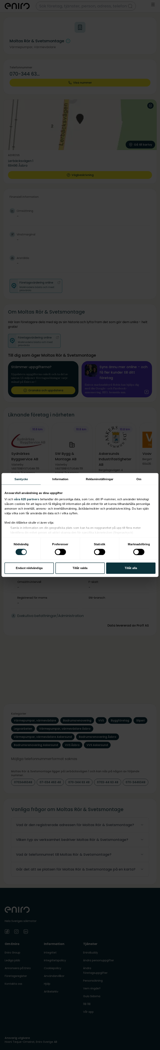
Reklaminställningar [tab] (99, 479)
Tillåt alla (131, 568)
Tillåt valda (80, 568)
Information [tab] (60, 479)
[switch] (60, 552)
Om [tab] (138, 479)
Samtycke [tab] (21, 479)
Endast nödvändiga (29, 568)
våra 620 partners (26, 499)
